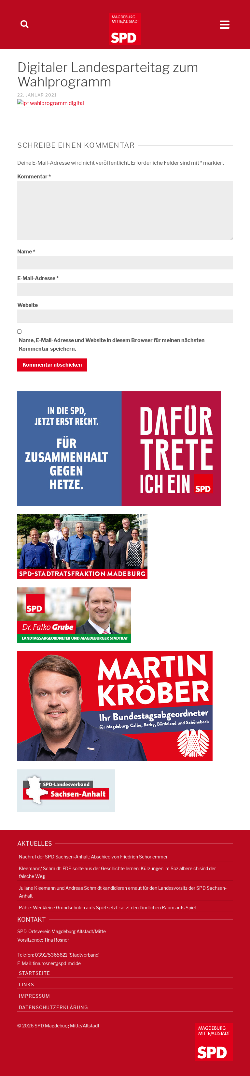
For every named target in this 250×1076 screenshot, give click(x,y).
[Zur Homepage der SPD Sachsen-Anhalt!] (66, 790)
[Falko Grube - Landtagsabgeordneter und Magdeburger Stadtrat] (74, 615)
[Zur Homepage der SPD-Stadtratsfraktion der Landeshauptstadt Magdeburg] (82, 546)
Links (26, 984)
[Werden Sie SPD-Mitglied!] (119, 448)
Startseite (34, 973)
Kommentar (34, 177)
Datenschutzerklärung (53, 1007)
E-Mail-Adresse (38, 278)
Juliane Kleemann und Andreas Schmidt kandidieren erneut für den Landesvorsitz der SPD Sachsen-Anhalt (123, 892)
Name (26, 252)
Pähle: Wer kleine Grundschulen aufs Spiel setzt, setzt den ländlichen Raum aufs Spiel (107, 907)
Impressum (34, 996)
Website (27, 305)
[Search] (24, 24)
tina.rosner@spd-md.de (57, 963)
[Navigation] (224, 24)
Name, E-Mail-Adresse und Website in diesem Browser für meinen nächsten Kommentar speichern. (112, 344)
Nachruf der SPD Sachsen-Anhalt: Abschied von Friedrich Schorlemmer (93, 856)
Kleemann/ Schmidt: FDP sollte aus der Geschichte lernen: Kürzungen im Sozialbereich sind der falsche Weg (117, 872)
